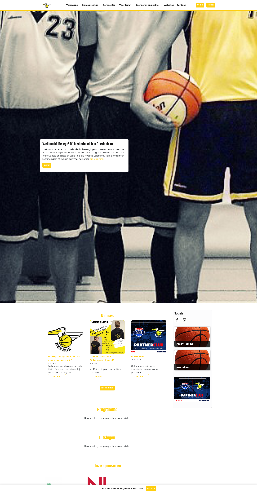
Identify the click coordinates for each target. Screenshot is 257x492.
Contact (181, 5)
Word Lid (47, 165)
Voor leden (125, 5)
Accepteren (151, 488)
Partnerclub (138, 356)
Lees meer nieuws (107, 388)
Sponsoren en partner (147, 5)
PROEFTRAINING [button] (192, 340)
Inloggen (211, 5)
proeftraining (96, 159)
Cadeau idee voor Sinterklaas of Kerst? (102, 358)
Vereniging (72, 5)
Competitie (109, 5)
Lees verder (57, 376)
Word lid (200, 5)
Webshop (169, 5)
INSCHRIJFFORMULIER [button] (192, 362)
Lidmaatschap (90, 5)
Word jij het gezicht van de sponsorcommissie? (64, 358)
